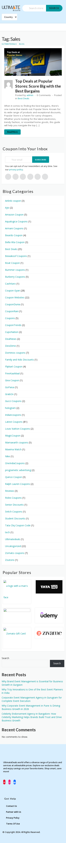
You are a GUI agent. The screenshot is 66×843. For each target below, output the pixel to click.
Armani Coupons (14, 228)
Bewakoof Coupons (16, 256)
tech (7, 532)
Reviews (9, 490)
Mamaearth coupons (16, 442)
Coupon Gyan (12, 290)
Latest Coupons (14, 421)
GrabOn (9, 394)
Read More (12, 132)
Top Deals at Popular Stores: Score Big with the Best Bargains (38, 86)
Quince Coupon (13, 477)
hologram (10, 408)
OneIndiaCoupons (15, 463)
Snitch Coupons (13, 511)
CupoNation (11, 332)
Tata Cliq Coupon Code (17, 525)
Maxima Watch (13, 449)
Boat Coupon (12, 262)
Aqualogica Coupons (16, 221)
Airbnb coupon (13, 200)
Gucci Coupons (13, 401)
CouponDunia (12, 304)
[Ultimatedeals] (11, 6)
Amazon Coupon (14, 214)
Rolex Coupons (13, 497)
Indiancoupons (13, 414)
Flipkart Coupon (13, 366)
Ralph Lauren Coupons (17, 484)
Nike (7, 456)
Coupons (10, 318)
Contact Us (11, 806)
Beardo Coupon (14, 235)
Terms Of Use (13, 823)
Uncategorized (13, 546)
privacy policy (16, 169)
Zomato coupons (14, 553)
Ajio (7, 207)
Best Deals (23, 98)
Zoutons (9, 559)
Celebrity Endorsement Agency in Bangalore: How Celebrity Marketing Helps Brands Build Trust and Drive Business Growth (32, 717)
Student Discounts (15, 518)
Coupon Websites (14, 297)
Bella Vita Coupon (15, 242)
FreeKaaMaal (12, 373)
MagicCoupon (12, 435)
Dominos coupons (15, 352)
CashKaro (10, 283)
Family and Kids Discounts (19, 359)
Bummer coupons (15, 269)
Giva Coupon (12, 380)
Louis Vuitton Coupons (17, 428)
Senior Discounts (14, 504)
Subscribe (40, 160)
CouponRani (11, 311)
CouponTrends (13, 325)
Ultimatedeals (12, 539)
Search (54, 8)
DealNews (10, 338)
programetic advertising (18, 470)
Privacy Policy (12, 817)
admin (30, 95)
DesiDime (10, 345)
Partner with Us (13, 811)
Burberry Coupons (15, 276)
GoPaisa (9, 387)
